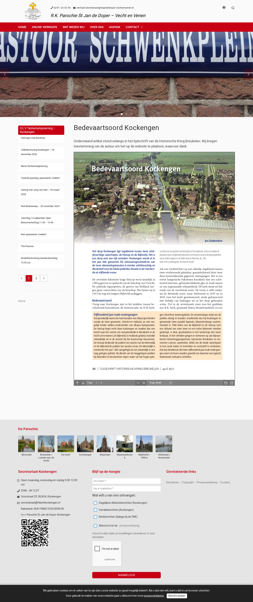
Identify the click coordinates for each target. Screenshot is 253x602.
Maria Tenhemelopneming (34, 166)
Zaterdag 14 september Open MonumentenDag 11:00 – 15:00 (37, 220)
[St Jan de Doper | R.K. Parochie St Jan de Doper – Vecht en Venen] (33, 11)
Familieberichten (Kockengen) (116, 509)
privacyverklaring (129, 525)
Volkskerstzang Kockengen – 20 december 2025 (37, 152)
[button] (44, 27)
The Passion (27, 246)
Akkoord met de (119, 525)
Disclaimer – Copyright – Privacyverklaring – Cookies (198, 482)
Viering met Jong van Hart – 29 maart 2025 (40, 192)
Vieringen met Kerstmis (33, 138)
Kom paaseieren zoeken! (33, 234)
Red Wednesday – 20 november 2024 (40, 206)
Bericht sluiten (177, 595)
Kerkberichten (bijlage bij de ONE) (118, 516)
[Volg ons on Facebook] (224, 8)
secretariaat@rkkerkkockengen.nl (40, 502)
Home (21, 301)
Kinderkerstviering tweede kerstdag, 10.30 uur (39, 260)
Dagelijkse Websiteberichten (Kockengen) (123, 502)
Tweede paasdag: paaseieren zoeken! (40, 178)
